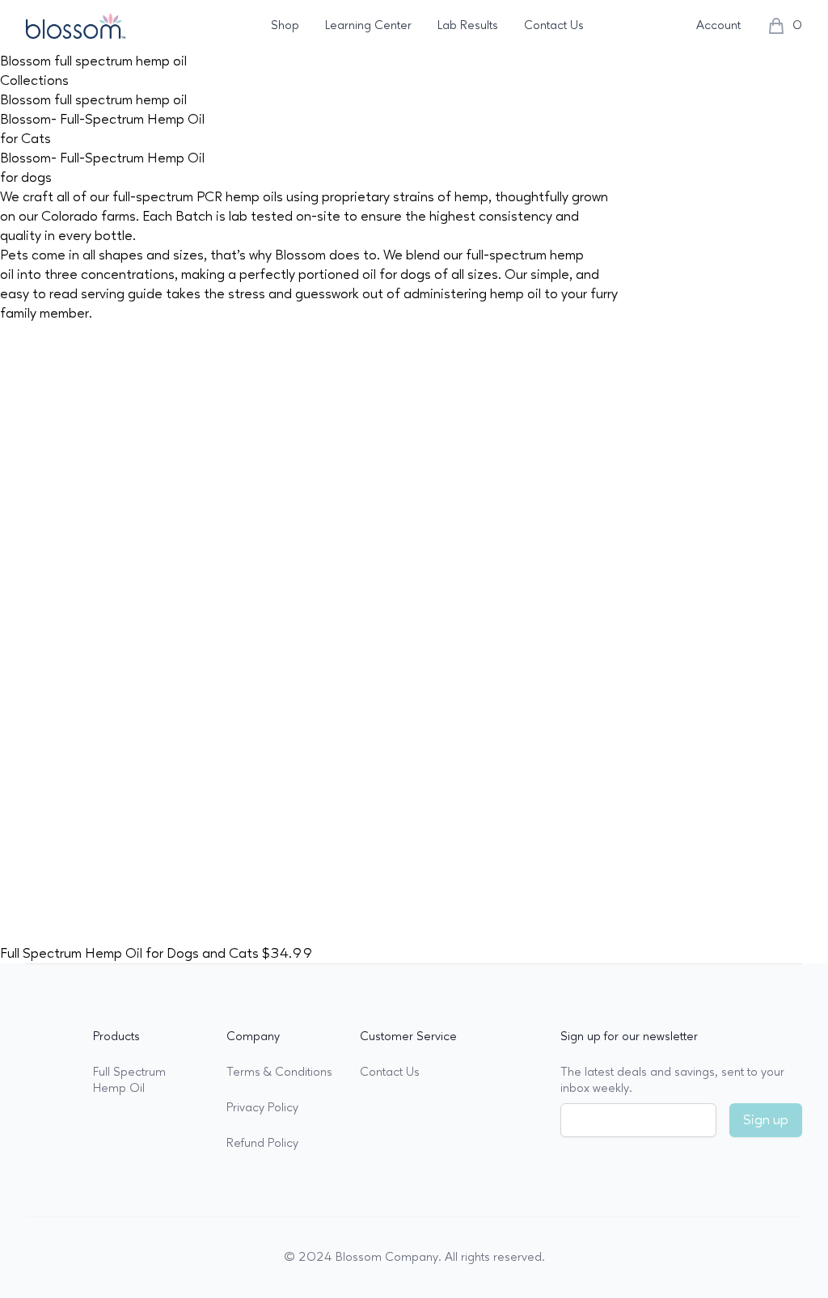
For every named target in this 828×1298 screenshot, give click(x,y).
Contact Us (554, 25)
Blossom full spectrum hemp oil (93, 99)
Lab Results (467, 25)
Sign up (765, 1119)
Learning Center (368, 25)
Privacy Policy (262, 1108)
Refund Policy (262, 1143)
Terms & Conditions (279, 1072)
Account (718, 25)
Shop (285, 25)
